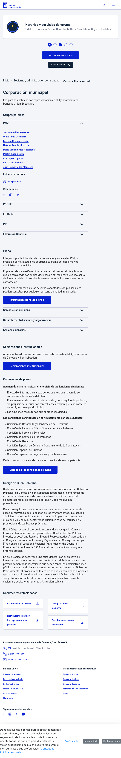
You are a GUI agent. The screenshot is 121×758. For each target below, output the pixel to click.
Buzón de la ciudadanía (18, 659)
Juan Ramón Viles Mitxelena (18, 167)
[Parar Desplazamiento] (50, 45)
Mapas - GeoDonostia (13, 689)
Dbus (65, 693)
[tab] (55, 44)
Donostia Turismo (71, 684)
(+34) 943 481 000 (16, 654)
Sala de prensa (10, 693)
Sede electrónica (11, 684)
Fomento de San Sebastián (75, 689)
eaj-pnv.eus (14, 181)
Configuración (72, 741)
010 (9, 648)
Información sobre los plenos (27, 300)
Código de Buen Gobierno (60, 606)
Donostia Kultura (71, 679)
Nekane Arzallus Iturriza (16, 145)
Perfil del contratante (13, 679)
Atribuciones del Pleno (19, 603)
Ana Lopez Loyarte (13, 158)
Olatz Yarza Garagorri (14, 136)
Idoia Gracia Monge (13, 162)
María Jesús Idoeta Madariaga (19, 149)
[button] (104, 4)
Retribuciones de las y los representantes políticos (18, 620)
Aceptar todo (91, 741)
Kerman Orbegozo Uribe (16, 141)
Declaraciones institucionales (27, 366)
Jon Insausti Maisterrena (16, 132)
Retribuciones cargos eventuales (63, 622)
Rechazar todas (111, 741)
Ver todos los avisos (60, 55)
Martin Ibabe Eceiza (13, 154)
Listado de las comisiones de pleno (30, 470)
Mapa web (8, 698)
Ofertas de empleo (11, 674)
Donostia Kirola (70, 674)
